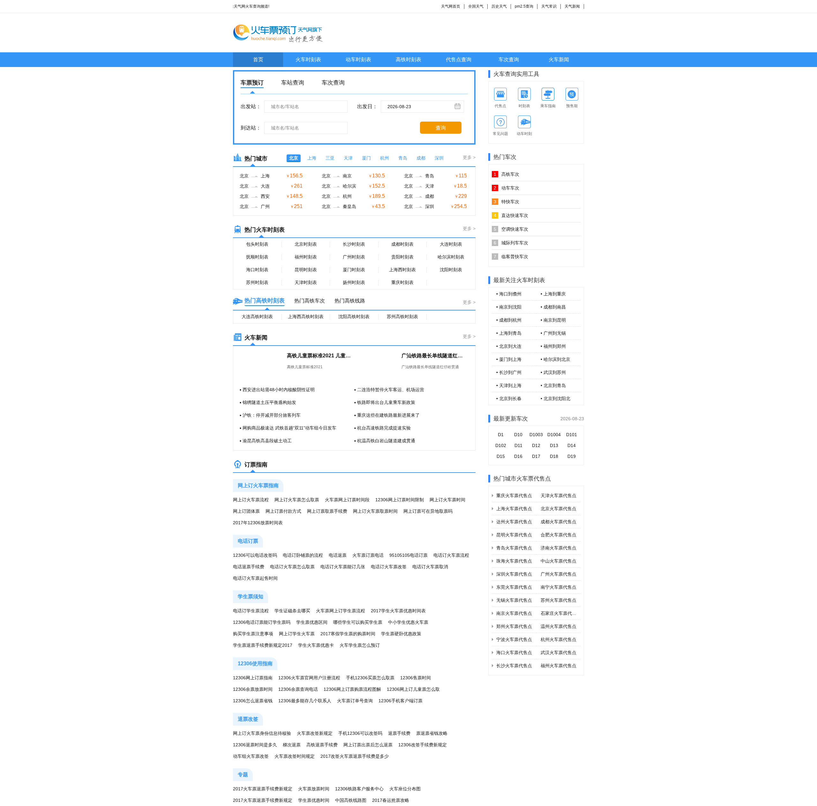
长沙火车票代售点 (514, 665)
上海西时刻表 (402, 269)
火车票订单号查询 (355, 700)
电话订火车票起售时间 (255, 578)
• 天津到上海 (508, 385)
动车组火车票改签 (251, 756)
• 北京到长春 (508, 398)
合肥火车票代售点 (558, 534)
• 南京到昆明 (553, 320)
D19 (571, 456)
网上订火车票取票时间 (375, 511)
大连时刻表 (451, 244)
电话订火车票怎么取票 (292, 566)
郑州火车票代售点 (514, 626)
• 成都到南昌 (553, 307)
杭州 (384, 157)
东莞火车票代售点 (514, 587)
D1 (501, 434)
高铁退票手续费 (322, 744)
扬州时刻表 (354, 282)
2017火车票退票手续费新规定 (262, 788)
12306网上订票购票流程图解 (352, 689)
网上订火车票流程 (251, 499)
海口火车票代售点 (514, 652)
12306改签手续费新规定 (422, 744)
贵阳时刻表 (402, 256)
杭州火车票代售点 (558, 639)
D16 (518, 456)
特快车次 (506, 201)
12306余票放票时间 (253, 689)
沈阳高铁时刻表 (354, 316)
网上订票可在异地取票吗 (428, 511)
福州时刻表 (306, 256)
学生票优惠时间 (313, 800)
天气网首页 (450, 6)
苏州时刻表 (257, 282)
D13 (554, 445)
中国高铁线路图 (350, 800)
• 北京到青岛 (553, 385)
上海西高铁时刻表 (306, 316)
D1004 (554, 434)
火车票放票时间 (313, 788)
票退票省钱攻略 (431, 733)
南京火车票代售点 (514, 613)
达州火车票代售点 (514, 521)
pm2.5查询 (524, 6)
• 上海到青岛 (508, 333)
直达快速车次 (511, 215)
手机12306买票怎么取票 (370, 677)
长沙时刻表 (354, 244)
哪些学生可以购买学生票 (357, 622)
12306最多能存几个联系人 (304, 700)
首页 (258, 59)
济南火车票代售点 (558, 547)
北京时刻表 (306, 244)
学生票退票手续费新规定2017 (262, 645)
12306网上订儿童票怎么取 (413, 689)
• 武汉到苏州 (553, 372)
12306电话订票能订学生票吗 (261, 622)
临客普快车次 (511, 256)
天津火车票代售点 (558, 495)
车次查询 (508, 59)
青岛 (402, 157)
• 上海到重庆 (553, 293)
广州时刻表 (354, 256)
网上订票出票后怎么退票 (368, 744)
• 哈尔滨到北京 (555, 359)
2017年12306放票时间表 (258, 522)
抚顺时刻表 (257, 256)
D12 (536, 445)
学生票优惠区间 (311, 622)
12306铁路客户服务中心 (359, 788)
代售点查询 (458, 59)
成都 (420, 157)
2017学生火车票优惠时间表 (398, 610)
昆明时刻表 (306, 269)
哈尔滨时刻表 (451, 256)
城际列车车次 (511, 242)
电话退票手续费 (248, 566)
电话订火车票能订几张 (342, 566)
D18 (554, 456)
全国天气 (475, 6)
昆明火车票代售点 (514, 534)
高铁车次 (506, 174)
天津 (348, 157)
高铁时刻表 (408, 59)
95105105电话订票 (408, 555)
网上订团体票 (246, 511)
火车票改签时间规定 (294, 756)
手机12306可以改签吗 (360, 733)
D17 (536, 456)
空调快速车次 (511, 229)
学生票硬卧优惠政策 (401, 633)
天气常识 (549, 6)
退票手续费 (399, 733)
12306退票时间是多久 (255, 744)
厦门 (366, 157)
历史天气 (499, 6)
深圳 (439, 157)
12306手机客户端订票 (401, 700)
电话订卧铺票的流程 (303, 555)
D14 (571, 445)
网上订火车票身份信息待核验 (262, 733)
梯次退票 (292, 744)
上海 (311, 157)
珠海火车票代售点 (514, 560)
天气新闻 (572, 6)
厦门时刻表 (354, 269)
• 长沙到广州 (508, 372)
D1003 (536, 434)
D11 (518, 445)
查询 (441, 128)
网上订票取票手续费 (327, 511)
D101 (571, 434)
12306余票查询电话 (298, 689)
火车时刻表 (308, 59)
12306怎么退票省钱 (253, 700)
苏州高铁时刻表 (402, 316)
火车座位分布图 (405, 788)
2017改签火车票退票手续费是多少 (354, 756)
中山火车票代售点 (558, 560)
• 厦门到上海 (508, 359)
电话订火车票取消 (430, 566)
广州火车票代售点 (558, 574)
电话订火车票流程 (451, 555)
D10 (518, 434)
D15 (501, 456)
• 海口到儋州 (508, 293)
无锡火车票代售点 (514, 600)
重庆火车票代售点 (514, 495)
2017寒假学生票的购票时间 (347, 633)
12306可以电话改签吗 (255, 555)
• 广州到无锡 (553, 333)
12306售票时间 (415, 677)
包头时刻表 (257, 244)
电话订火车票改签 (389, 566)
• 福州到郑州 (553, 346)
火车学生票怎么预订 (360, 645)
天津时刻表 (306, 282)
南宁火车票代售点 (558, 587)
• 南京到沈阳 (508, 307)
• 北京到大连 (508, 346)
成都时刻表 (402, 244)
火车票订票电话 (368, 555)
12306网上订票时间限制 (399, 499)
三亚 (330, 157)
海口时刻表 (257, 269)
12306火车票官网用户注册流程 (309, 677)
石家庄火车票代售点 (561, 613)
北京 (293, 157)
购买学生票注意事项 (253, 633)
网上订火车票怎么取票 (296, 499)
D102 (500, 445)
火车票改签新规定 (315, 733)
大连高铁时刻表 (257, 316)
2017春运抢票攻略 (390, 800)
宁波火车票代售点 (514, 639)
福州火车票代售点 (558, 665)
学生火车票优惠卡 (316, 645)
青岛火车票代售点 (514, 547)
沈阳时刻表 (451, 269)
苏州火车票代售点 (558, 600)
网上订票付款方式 (283, 511)
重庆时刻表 (402, 282)
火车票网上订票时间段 (347, 499)
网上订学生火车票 (297, 633)
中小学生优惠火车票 (408, 622)
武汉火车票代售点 (558, 652)
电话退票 (338, 555)
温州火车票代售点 (558, 626)
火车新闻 (559, 59)
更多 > (469, 157)
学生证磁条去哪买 (292, 610)
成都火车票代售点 (558, 521)
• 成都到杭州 (508, 320)
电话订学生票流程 (251, 610)
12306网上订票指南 (253, 677)
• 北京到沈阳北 (555, 398)
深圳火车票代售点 (514, 574)
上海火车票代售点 (514, 508)
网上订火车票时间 (447, 499)
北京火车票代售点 (558, 508)
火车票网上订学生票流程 (340, 610)
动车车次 (506, 187)
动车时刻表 (358, 59)
